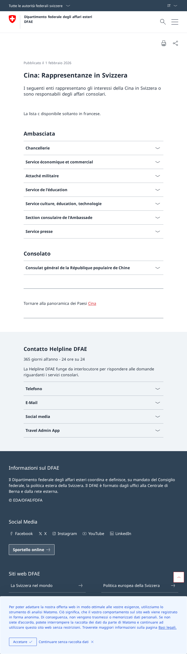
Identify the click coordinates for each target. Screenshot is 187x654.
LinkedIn (123, 533)
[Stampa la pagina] (163, 43)
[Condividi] (175, 43)
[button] (178, 577)
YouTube (96, 533)
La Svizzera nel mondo (32, 585)
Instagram (67, 533)
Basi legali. (168, 627)
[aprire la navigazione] (175, 22)
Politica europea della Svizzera (131, 585)
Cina (92, 303)
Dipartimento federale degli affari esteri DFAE (58, 19)
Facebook (24, 533)
